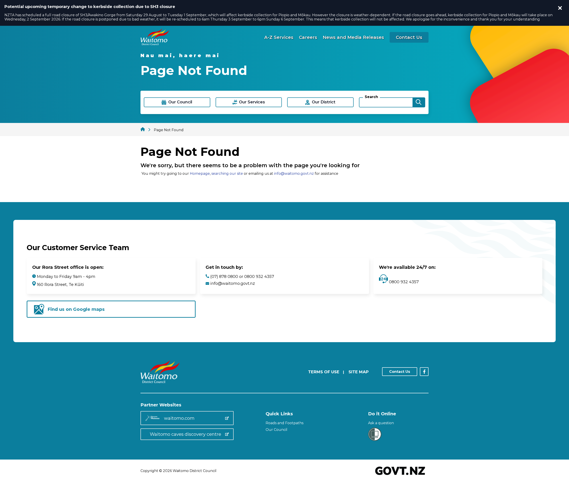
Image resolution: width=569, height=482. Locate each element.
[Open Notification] (560, 8)
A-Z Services (278, 37)
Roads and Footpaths (284, 423)
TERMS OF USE (323, 372)
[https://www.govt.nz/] (400, 475)
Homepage (200, 173)
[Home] (154, 44)
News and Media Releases (353, 37)
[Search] (418, 102)
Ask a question (381, 423)
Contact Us (409, 37)
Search (371, 97)
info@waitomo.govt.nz (294, 173)
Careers (308, 37)
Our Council (276, 430)
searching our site (227, 173)
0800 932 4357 (403, 281)
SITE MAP (359, 372)
